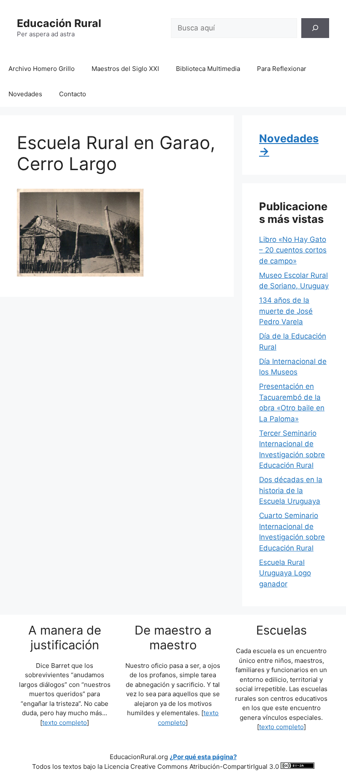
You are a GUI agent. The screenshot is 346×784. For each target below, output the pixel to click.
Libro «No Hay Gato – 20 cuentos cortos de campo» (293, 250)
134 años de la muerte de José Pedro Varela (286, 311)
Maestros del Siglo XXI (125, 69)
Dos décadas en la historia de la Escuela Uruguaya (290, 490)
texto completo (64, 723)
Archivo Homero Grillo (41, 69)
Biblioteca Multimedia (208, 69)
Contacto (72, 94)
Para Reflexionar (281, 69)
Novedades (25, 94)
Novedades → (289, 145)
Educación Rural (59, 23)
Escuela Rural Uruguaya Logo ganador (285, 573)
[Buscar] (315, 28)
